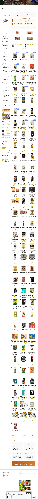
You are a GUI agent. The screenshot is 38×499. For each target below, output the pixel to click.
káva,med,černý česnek (6, 93)
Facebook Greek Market (6, 475)
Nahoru (13, 435)
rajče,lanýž (5, 83)
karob (4, 63)
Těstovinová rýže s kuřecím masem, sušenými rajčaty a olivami (27, 473)
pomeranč (5, 56)
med (4, 49)
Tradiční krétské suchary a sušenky (6, 15)
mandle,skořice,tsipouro (6, 101)
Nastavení (9, 497)
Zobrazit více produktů (23, 48)
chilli (4, 42)
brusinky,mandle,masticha (6, 75)
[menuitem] (3, 3)
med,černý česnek (6, 95)
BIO (4, 39)
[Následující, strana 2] (34, 435)
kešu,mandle (5, 80)
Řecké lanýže (5, 18)
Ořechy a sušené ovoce (28, 444)
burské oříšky (5, 60)
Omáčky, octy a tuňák (6, 22)
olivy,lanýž (5, 87)
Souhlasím (28, 493)
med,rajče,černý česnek (6, 91)
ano (4, 36)
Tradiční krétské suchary (16, 444)
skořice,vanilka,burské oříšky (6, 103)
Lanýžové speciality (18, 453)
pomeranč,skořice (5, 76)
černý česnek (5, 66)
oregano (4, 52)
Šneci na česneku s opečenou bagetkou (24, 474)
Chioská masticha (6, 19)
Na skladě (5, 33)
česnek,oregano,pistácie (6, 98)
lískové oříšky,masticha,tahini (6, 71)
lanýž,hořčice (5, 96)
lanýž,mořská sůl (5, 86)
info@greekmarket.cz (6, 472)
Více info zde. (14, 495)
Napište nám (32, 494)
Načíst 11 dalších (24, 435)
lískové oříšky (5, 45)
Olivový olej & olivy (5, 21)
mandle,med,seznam (6, 105)
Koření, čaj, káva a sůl (6, 20)
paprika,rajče (5, 79)
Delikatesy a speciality (6, 14)
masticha (5, 48)
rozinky (4, 59)
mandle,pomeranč (6, 67)
